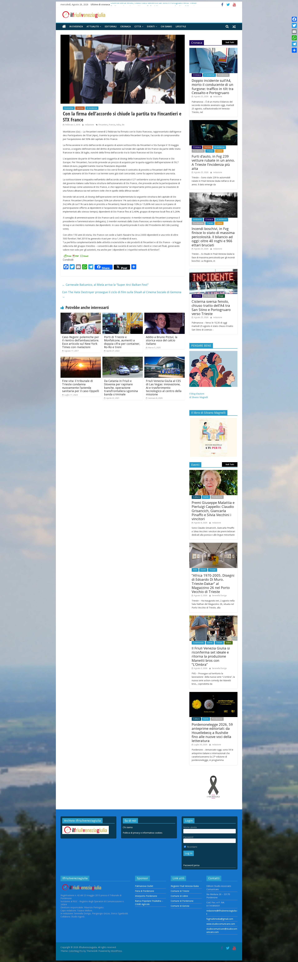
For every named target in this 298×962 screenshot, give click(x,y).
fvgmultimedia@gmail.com (219, 918)
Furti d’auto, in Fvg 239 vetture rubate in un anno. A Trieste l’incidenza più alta (213, 162)
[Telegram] (294, 44)
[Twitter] (294, 25)
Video (228, 642)
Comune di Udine (179, 895)
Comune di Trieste (180, 890)
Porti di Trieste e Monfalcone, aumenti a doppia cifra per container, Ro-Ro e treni (122, 342)
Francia (112, 124)
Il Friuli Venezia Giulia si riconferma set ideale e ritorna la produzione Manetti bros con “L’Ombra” (211, 656)
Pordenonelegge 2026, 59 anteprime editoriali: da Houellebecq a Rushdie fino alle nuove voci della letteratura (212, 732)
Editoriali (111, 26)
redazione (89, 124)
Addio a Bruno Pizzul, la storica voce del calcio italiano (161, 340)
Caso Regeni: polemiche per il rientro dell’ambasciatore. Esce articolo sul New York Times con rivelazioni (80, 342)
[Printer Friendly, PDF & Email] (76, 255)
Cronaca (125, 26)
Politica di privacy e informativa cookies (142, 832)
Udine (219, 151)
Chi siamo (166, 26)
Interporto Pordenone (146, 895)
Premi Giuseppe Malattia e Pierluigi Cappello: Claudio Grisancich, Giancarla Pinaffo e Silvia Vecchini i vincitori (213, 510)
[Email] (294, 32)
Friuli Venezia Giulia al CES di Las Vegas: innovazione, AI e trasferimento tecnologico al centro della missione (163, 387)
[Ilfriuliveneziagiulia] (64, 26)
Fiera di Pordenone (144, 890)
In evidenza (76, 26)
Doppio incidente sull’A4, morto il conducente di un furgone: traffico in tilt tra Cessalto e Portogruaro (212, 86)
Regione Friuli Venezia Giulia (185, 886)
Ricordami (191, 846)
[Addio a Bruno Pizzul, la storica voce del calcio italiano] (164, 314)
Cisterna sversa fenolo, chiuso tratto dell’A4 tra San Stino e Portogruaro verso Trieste (153, 4)
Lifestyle (181, 26)
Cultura (196, 497)
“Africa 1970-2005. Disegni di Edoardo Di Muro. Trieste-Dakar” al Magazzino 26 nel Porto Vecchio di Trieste (213, 583)
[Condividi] (294, 50)
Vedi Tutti (230, 42)
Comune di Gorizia (180, 905)
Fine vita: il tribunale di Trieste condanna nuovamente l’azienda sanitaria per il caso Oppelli (80, 386)
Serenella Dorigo (219, 595)
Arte (195, 569)
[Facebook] (294, 19)
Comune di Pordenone (182, 900)
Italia (118, 124)
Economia (68, 108)
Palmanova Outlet (144, 886)
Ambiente (197, 219)
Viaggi (220, 296)
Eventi (151, 26)
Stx (123, 124)
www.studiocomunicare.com (220, 923)
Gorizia (80, 108)
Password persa (191, 865)
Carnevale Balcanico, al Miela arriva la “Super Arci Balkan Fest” (105, 284)
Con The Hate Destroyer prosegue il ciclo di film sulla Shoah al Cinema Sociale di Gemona (121, 294)
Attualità (93, 26)
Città (137, 26)
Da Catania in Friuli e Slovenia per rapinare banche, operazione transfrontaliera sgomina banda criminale (121, 387)
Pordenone (223, 75)
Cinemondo (198, 642)
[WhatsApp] (294, 38)
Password (188, 837)
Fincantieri (103, 124)
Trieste (210, 151)
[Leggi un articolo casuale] (234, 26)
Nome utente (190, 827)
